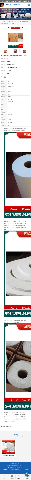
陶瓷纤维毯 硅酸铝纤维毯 (8, 455)
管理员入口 (21, 469)
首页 (7, 21)
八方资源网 (11, 469)
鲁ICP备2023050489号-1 (19, 465)
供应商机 (11, 21)
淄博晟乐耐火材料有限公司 (12, 467)
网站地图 (26, 469)
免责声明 (16, 469)
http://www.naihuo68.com (6, 426)
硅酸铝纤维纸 (17, 21)
